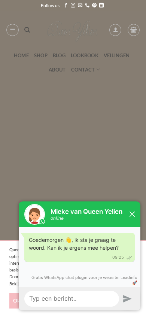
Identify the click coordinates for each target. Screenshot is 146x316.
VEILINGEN (117, 55)
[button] (12, 30)
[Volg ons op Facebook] (66, 5)
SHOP (41, 55)
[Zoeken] (27, 30)
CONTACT (83, 70)
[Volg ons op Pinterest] (94, 5)
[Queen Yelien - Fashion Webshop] (73, 29)
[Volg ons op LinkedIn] (101, 5)
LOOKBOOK (84, 55)
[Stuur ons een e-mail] (80, 5)
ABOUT (57, 70)
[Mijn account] (115, 30)
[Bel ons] (87, 5)
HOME (21, 55)
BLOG (59, 55)
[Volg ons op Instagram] (73, 5)
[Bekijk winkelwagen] (134, 30)
